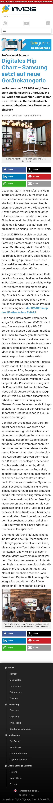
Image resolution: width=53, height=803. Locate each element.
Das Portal (15, 741)
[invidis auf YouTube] (26, 23)
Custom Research (19, 753)
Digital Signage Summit (20, 765)
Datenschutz (16, 692)
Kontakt (13, 674)
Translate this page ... (28, 790)
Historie (13, 772)
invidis (11, 667)
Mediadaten (15, 680)
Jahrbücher (15, 747)
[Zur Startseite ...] (19, 9)
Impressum (15, 686)
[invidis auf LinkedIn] (48, 23)
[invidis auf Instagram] (5, 23)
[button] (14, 170)
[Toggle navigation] (26, 31)
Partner (13, 784)
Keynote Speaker (18, 759)
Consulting (13, 704)
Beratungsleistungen (20, 729)
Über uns (14, 710)
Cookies (14, 698)
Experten (14, 716)
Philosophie (15, 723)
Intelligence (14, 735)
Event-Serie (16, 778)
